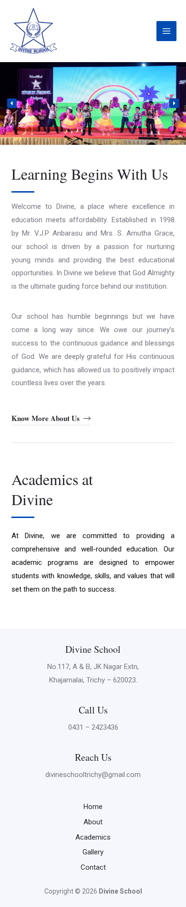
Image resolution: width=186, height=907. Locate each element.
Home (93, 806)
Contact (93, 867)
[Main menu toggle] (166, 31)
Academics (93, 837)
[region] (93, 103)
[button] (12, 103)
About (93, 822)
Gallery (93, 852)
